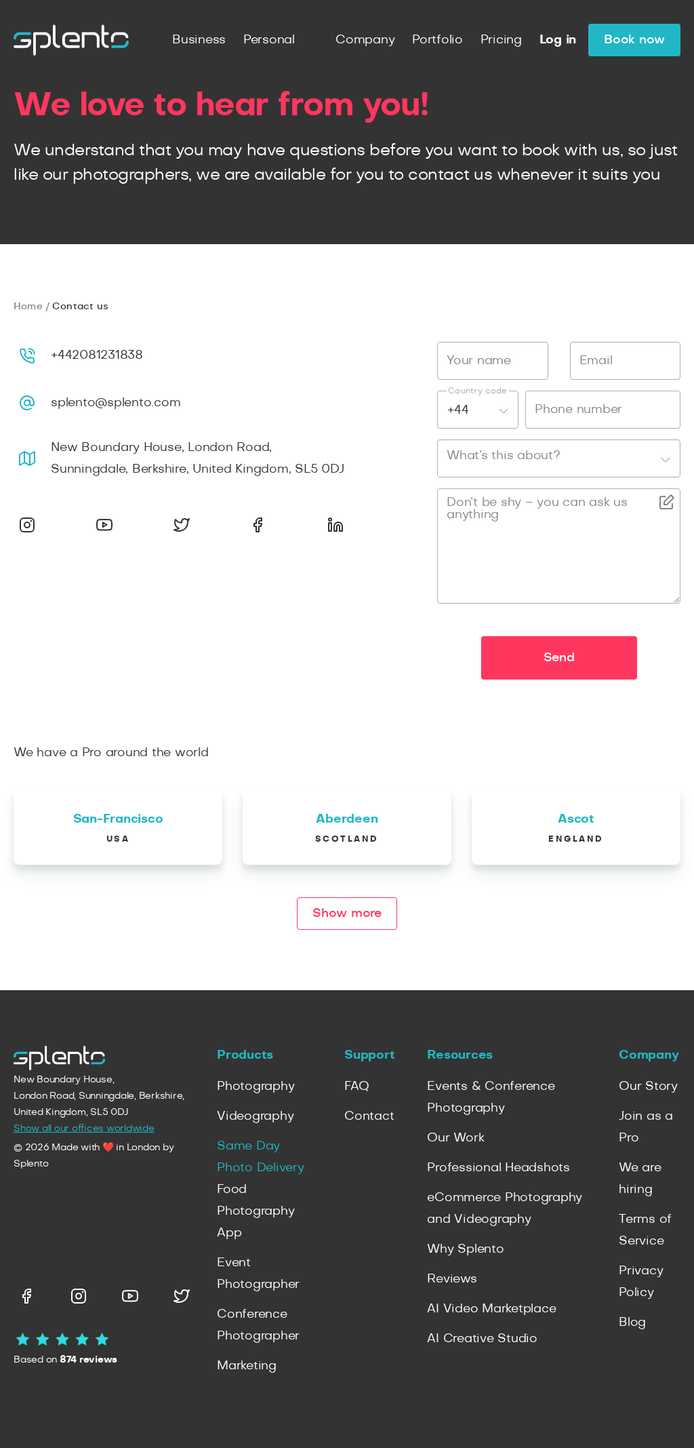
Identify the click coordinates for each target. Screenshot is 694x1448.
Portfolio (437, 40)
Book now (634, 40)
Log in (558, 40)
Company (364, 40)
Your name (479, 361)
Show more (347, 913)
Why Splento (465, 1249)
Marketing (247, 1366)
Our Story (648, 1086)
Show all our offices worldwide (84, 1128)
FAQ (356, 1086)
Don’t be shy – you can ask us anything (537, 508)
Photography (255, 1086)
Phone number (578, 410)
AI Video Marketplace (491, 1309)
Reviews (451, 1279)
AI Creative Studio (482, 1339)
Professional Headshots (498, 1168)
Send (559, 658)
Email (596, 361)
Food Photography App (255, 1211)
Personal (269, 40)
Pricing (501, 40)
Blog (632, 1322)
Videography (255, 1116)
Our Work (455, 1138)
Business (199, 40)
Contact (369, 1116)
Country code (478, 391)
